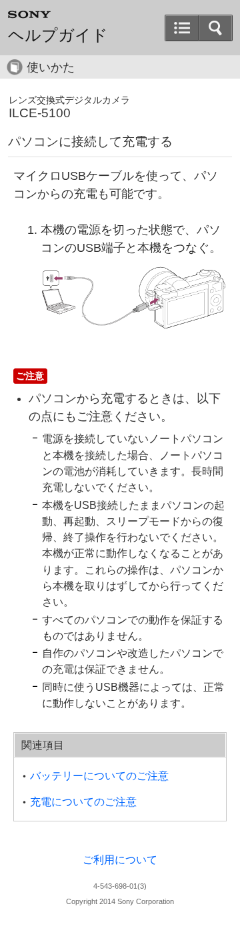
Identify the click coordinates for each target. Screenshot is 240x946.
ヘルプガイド (58, 35)
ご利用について (120, 859)
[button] (215, 28)
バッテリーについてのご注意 (99, 775)
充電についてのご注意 (83, 801)
